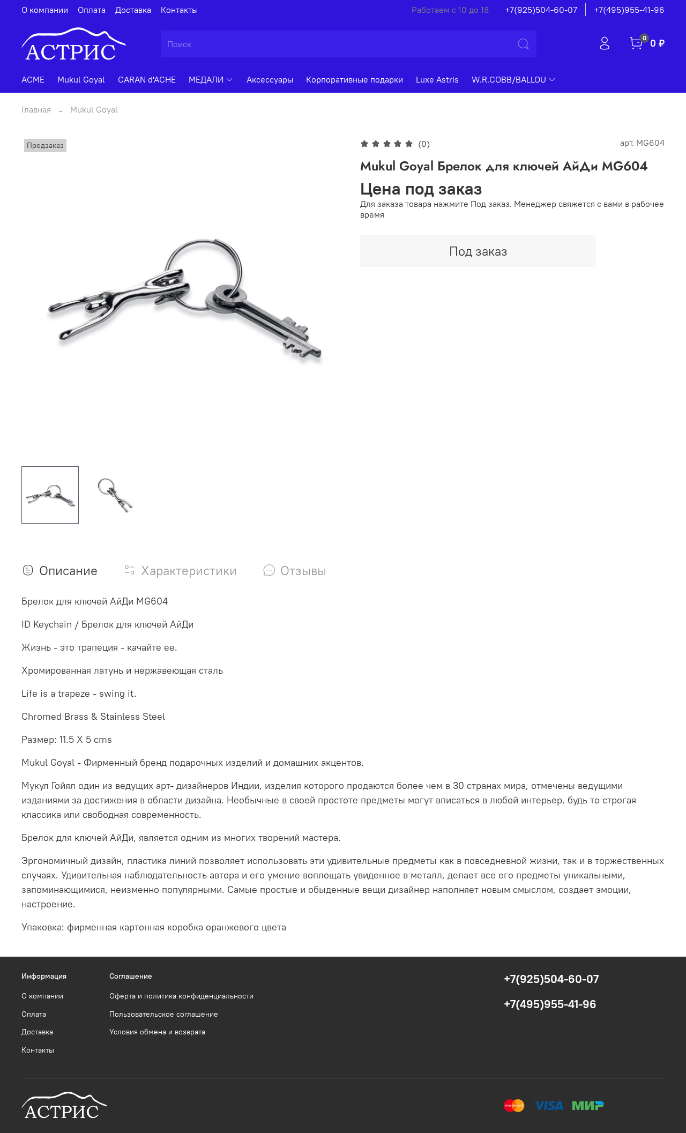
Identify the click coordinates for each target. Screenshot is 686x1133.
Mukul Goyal (81, 79)
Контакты (179, 9)
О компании (44, 9)
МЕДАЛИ (206, 79)
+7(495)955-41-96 (629, 9)
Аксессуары (270, 79)
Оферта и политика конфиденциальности (181, 996)
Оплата (92, 9)
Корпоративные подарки (354, 79)
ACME (32, 79)
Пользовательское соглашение (163, 1014)
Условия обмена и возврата (157, 1032)
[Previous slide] (38, 297)
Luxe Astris (437, 79)
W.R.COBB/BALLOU (509, 79)
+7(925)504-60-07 (541, 9)
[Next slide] (326, 297)
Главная (36, 109)
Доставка (133, 9)
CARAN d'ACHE (147, 79)
